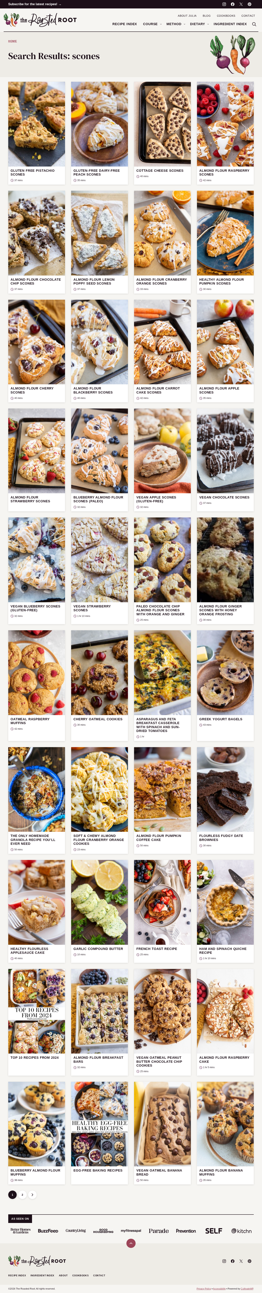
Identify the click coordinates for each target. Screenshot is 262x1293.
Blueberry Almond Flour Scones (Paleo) (98, 499)
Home (12, 41)
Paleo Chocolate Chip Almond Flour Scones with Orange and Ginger (160, 610)
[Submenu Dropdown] (161, 24)
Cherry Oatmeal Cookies (98, 719)
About (63, 1275)
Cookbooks (226, 15)
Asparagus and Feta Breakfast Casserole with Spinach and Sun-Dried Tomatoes (158, 725)
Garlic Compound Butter (98, 949)
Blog (207, 15)
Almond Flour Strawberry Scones (30, 499)
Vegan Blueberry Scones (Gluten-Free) (35, 608)
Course (150, 24)
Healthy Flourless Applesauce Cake (29, 951)
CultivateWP (247, 1288)
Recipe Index (124, 24)
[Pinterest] (249, 4)
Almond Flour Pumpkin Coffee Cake (158, 838)
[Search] (254, 24)
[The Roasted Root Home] (40, 20)
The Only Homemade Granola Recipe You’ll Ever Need (33, 840)
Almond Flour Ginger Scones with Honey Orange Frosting (220, 610)
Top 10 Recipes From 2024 (34, 1057)
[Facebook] (232, 4)
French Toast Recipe (156, 949)
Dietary (197, 24)
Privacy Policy (204, 1288)
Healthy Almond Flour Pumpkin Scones (221, 281)
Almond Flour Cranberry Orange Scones (161, 281)
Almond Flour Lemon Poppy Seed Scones (94, 281)
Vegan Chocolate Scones (224, 497)
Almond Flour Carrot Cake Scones (158, 390)
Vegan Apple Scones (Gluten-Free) (156, 499)
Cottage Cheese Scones (160, 170)
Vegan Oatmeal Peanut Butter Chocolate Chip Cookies (159, 1061)
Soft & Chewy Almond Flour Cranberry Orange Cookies (98, 840)
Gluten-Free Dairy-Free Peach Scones (96, 172)
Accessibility (219, 1288)
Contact (248, 15)
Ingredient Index (230, 24)
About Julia (187, 15)
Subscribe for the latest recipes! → (35, 4)
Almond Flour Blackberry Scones (93, 390)
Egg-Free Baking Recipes (98, 1170)
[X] (241, 4)
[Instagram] (224, 4)
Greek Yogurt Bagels (220, 719)
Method (173, 24)
